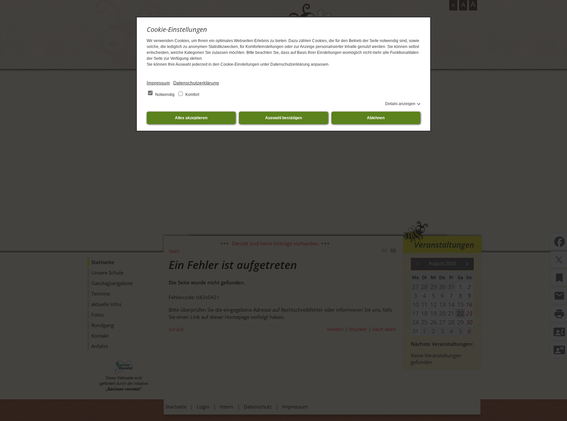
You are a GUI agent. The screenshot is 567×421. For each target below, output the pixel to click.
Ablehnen (376, 118)
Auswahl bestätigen (283, 118)
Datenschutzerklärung (196, 82)
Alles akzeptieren (191, 118)
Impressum (158, 82)
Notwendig (165, 94)
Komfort (191, 94)
